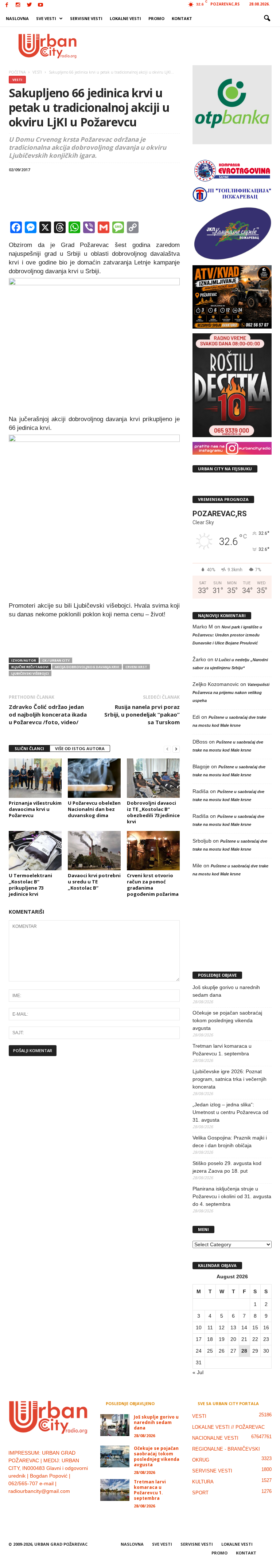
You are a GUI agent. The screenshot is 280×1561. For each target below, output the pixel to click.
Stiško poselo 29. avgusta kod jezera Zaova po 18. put (226, 1167)
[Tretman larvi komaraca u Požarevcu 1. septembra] (114, 1490)
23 (266, 1339)
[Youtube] (40, 5)
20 (233, 1339)
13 (233, 1327)
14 (244, 1327)
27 (233, 1351)
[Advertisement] (185, 46)
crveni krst (136, 666)
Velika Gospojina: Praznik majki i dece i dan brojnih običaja (229, 1141)
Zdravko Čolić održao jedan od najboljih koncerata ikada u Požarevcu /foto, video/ (48, 714)
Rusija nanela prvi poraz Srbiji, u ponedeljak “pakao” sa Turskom (142, 714)
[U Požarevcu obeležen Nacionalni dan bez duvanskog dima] (94, 778)
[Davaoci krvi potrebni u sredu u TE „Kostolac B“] (94, 850)
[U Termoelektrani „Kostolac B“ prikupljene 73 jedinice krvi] (35, 850)
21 (244, 1339)
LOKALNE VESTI (125, 18)
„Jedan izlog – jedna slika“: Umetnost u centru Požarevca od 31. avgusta (230, 1112)
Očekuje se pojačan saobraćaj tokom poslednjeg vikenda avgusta (227, 1020)
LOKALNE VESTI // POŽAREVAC (228, 1427)
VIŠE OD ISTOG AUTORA (80, 748)
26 (222, 1351)
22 (255, 1339)
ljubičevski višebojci (30, 673)
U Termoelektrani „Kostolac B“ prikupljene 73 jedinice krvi (30, 884)
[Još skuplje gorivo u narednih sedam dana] (114, 1425)
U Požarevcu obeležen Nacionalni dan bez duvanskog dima (94, 809)
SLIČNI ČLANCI (29, 748)
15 (255, 1327)
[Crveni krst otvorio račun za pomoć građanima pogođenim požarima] (153, 850)
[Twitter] (29, 5)
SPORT (200, 1492)
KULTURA (203, 1481)
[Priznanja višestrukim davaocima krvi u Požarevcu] (35, 778)
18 (210, 1339)
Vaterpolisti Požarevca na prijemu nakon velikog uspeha (230, 692)
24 (199, 1351)
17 (199, 1339)
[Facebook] (6, 5)
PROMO (156, 18)
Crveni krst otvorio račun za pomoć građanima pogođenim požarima (153, 884)
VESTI (17, 79)
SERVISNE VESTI (86, 18)
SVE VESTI (46, 18)
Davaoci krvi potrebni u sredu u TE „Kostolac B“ (94, 881)
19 (222, 1339)
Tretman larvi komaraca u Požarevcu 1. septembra (222, 1049)
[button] (267, 19)
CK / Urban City (56, 660)
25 (210, 1351)
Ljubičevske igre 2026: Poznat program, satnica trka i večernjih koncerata (229, 1079)
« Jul (197, 1372)
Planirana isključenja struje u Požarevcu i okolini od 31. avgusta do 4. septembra (231, 1196)
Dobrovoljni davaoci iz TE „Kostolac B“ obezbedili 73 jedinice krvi (153, 812)
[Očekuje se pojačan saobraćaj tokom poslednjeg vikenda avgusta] (114, 1456)
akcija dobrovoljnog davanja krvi (87, 666)
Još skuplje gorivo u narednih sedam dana (226, 991)
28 (244, 1351)
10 (199, 1327)
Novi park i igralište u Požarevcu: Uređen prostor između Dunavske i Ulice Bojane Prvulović (227, 635)
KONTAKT (182, 18)
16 (266, 1327)
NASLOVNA (17, 18)
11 (210, 1327)
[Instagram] (17, 5)
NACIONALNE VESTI (215, 1438)
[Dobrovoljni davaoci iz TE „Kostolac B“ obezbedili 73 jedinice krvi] (153, 778)
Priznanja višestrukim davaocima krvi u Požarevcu (35, 809)
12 (222, 1327)
